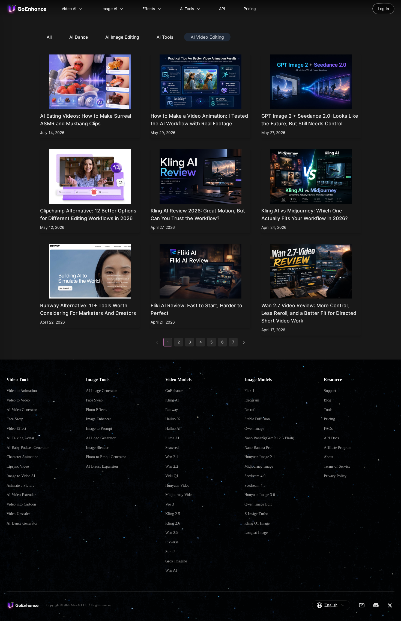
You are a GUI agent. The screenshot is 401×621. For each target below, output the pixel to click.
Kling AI (172, 400)
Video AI (69, 8)
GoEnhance (174, 391)
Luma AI (172, 438)
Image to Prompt (99, 429)
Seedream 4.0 (254, 476)
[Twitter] (389, 605)
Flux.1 (249, 391)
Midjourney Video (179, 495)
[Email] (362, 605)
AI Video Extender (21, 495)
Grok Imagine (176, 561)
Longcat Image (256, 533)
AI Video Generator (22, 410)
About (328, 457)
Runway (171, 410)
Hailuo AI (173, 429)
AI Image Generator (101, 391)
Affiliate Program (337, 448)
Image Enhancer (98, 419)
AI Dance (78, 37)
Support (330, 391)
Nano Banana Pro (257, 448)
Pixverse (171, 542)
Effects (148, 8)
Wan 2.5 (171, 533)
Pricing (250, 8)
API (222, 8)
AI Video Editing (207, 37)
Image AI (109, 8)
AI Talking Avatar (20, 438)
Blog (327, 400)
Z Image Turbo (256, 514)
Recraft (250, 410)
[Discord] (376, 605)
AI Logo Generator (101, 438)
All (49, 37)
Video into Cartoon (21, 504)
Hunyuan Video (177, 485)
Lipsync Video (18, 466)
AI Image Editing (122, 37)
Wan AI (171, 570)
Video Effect (16, 429)
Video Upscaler (18, 514)
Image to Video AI (21, 476)
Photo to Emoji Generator (106, 457)
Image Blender (97, 448)
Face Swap (15, 419)
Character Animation (22, 457)
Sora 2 (170, 552)
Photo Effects (96, 410)
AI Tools (187, 8)
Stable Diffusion (257, 419)
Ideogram (251, 400)
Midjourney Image (258, 466)
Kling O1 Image (257, 523)
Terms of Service (337, 466)
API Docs (331, 438)
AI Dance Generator (22, 523)
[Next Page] (244, 342)
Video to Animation (22, 391)
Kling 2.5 (172, 514)
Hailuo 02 (173, 419)
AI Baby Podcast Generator (28, 448)
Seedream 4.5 (254, 485)
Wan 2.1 (171, 457)
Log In (383, 8)
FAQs (328, 429)
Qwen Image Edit (258, 504)
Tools (328, 410)
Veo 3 (169, 504)
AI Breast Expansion (102, 466)
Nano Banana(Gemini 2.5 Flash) (269, 438)
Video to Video (18, 400)
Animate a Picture (20, 485)
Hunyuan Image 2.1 (259, 457)
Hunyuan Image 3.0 (259, 495)
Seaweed (172, 448)
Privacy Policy (335, 476)
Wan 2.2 (171, 466)
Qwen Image (254, 429)
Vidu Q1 (171, 476)
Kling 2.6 (172, 523)
